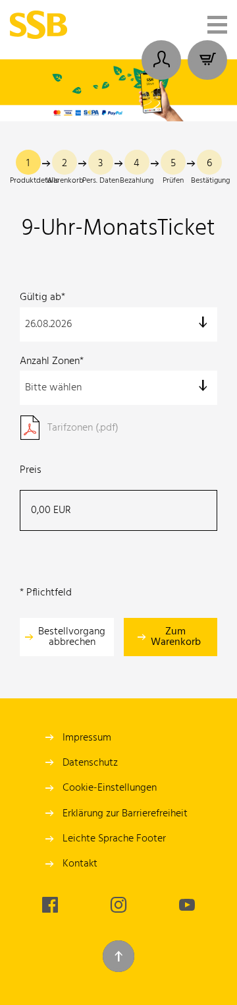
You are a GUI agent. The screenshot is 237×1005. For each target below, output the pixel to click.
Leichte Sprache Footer (114, 838)
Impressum (87, 737)
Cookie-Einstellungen (110, 788)
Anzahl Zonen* (52, 361)
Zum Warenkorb (176, 637)
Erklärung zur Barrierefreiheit (125, 813)
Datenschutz (90, 763)
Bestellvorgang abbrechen (71, 637)
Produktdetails (34, 180)
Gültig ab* (42, 297)
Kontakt (80, 863)
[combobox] (118, 324)
